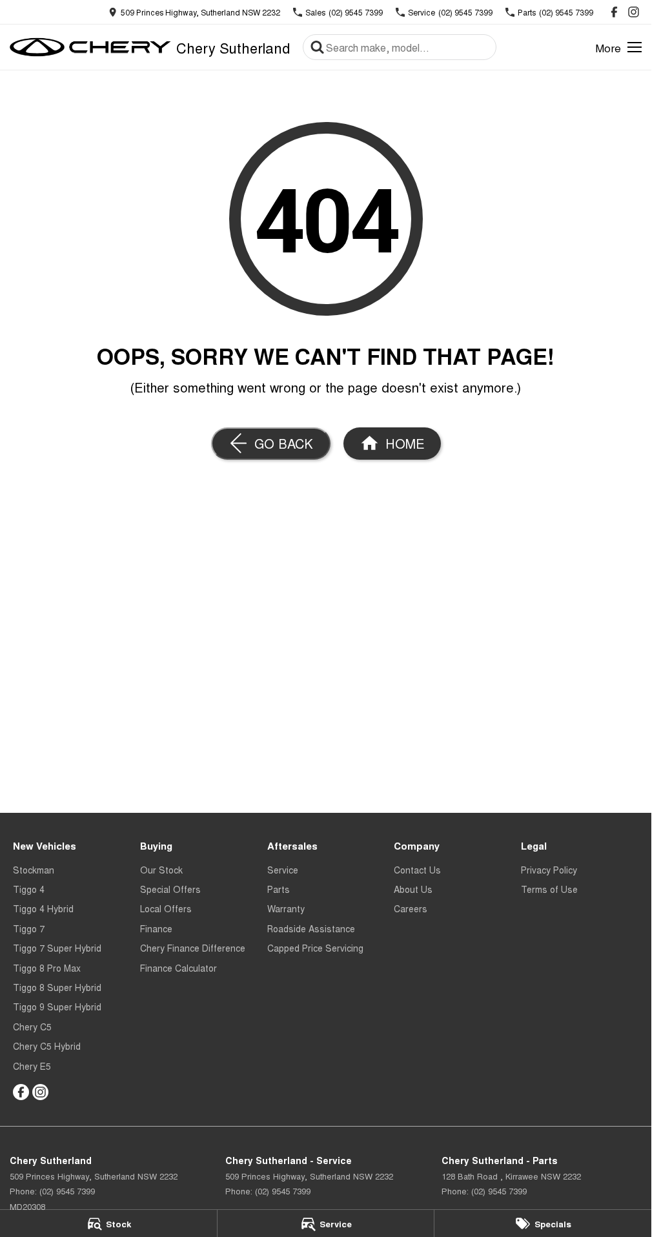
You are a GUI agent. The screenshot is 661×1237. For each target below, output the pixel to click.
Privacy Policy (549, 869)
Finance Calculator (178, 967)
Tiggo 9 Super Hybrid (57, 1006)
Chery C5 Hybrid (47, 1045)
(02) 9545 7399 (67, 1191)
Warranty (286, 908)
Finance (156, 928)
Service (282, 869)
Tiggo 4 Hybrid (43, 908)
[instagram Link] (633, 12)
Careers (410, 908)
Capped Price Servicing (315, 947)
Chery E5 (32, 1065)
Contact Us (417, 869)
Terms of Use (549, 889)
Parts (278, 889)
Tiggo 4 (29, 889)
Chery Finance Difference (192, 947)
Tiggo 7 (29, 928)
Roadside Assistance (311, 928)
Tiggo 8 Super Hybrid (57, 987)
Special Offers (170, 889)
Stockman (33, 869)
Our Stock (161, 869)
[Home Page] (90, 47)
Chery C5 (32, 1026)
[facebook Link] (614, 12)
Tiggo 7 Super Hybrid (57, 947)
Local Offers (166, 908)
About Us (413, 889)
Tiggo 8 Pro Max (47, 967)
